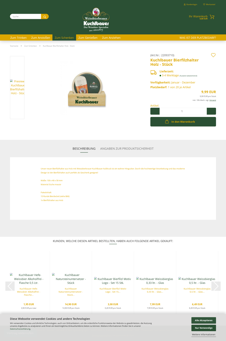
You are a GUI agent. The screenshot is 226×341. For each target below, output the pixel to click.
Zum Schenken (64, 37)
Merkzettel (210, 4)
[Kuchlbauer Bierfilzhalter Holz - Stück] (87, 88)
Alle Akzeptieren (203, 320)
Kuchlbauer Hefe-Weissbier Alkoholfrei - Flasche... (28, 291)
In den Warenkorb (183, 121)
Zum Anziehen (111, 37)
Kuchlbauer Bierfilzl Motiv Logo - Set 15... (113, 290)
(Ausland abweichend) (188, 76)
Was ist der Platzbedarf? (198, 37)
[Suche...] (45, 16)
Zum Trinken (18, 37)
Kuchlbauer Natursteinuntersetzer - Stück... (71, 291)
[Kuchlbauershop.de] (96, 19)
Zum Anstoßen (40, 37)
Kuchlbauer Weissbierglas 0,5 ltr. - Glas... (197, 290)
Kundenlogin (191, 4)
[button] (155, 111)
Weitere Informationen (203, 334)
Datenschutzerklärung (20, 328)
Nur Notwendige (203, 327)
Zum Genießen (87, 37)
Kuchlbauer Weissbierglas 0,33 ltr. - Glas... (155, 290)
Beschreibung (84, 148)
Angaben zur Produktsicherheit (127, 148)
